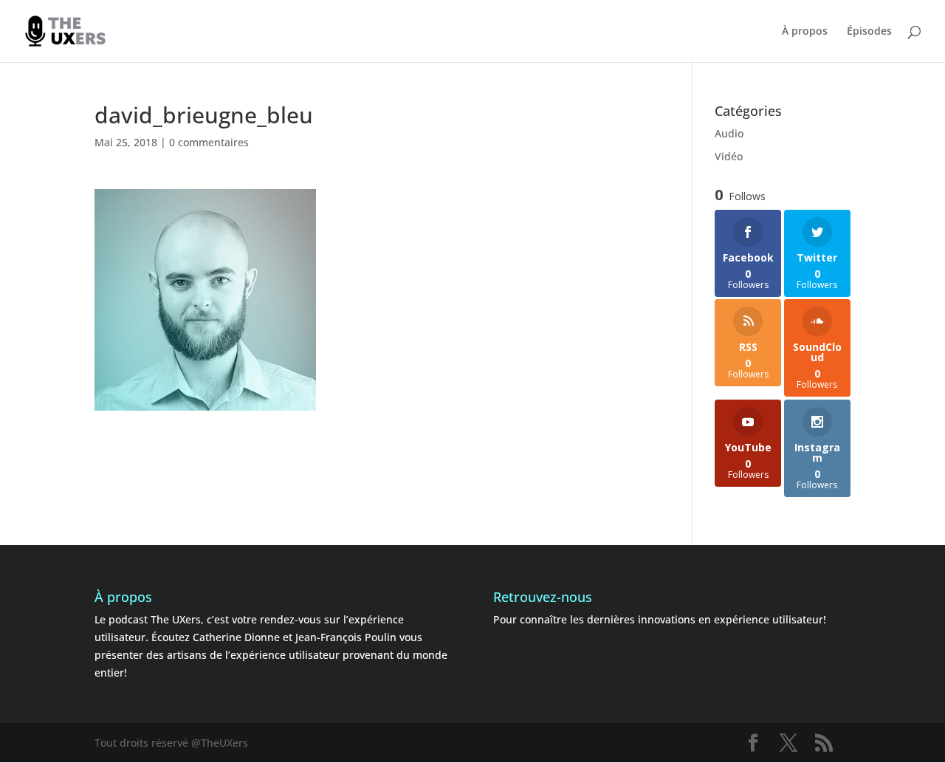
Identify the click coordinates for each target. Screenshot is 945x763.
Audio (729, 133)
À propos (805, 32)
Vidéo (729, 156)
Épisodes (869, 32)
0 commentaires (209, 142)
